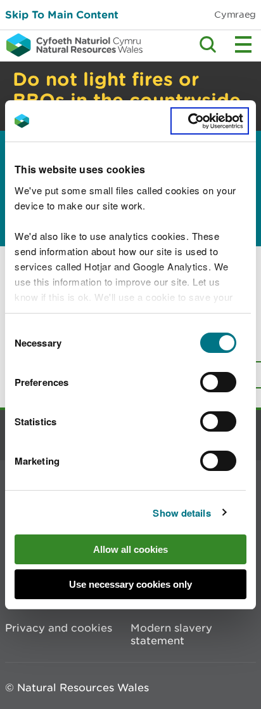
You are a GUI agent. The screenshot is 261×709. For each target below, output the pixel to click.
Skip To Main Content (61, 14)
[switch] (218, 382)
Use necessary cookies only (130, 584)
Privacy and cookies (58, 627)
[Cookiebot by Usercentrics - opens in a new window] (209, 121)
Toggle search (208, 44)
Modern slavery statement (171, 634)
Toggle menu (243, 44)
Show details (181, 513)
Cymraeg (235, 14)
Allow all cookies (130, 549)
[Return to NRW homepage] (71, 45)
